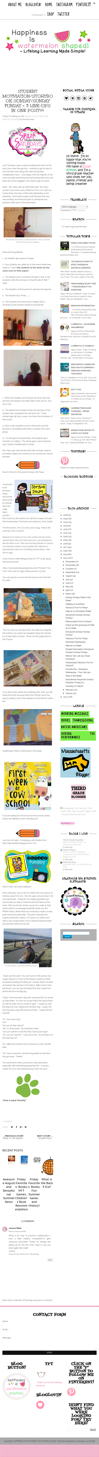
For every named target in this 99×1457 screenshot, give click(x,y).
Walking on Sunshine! (75, 604)
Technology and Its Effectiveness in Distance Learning (81, 264)
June (68, 583)
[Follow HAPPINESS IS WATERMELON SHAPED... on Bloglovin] (67, 824)
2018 (65, 544)
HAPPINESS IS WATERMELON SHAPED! (31, 1441)
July (68, 579)
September (71, 572)
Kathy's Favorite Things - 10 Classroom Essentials (74, 843)
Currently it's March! (82, 346)
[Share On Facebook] (16, 1127)
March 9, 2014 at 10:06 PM (17, 1231)
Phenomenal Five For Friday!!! (79, 621)
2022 (65, 529)
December (70, 561)
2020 (65, 536)
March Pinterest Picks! (83, 243)
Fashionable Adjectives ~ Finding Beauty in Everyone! (83, 286)
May (68, 587)
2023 (65, 526)
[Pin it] (26, 1127)
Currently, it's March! (74, 686)
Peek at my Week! (73, 645)
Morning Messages (74, 714)
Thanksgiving (83, 721)
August (69, 576)
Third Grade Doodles (73, 840)
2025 (65, 518)
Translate (80, 210)
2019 (65, 540)
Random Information (83, 305)
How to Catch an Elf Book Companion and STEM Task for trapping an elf (76, 854)
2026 (65, 515)
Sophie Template (57, 1441)
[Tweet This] (12, 1127)
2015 (65, 554)
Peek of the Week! (74, 676)
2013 (65, 697)
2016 (65, 551)
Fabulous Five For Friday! (77, 607)
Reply (50, 1260)
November (71, 565)
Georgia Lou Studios (86, 1441)
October (70, 569)
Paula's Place (69, 850)
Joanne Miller (15, 1228)
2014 (65, 558)
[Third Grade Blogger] (78, 799)
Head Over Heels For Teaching (24, 1254)
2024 (65, 522)
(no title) (76, 389)
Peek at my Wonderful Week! (78, 611)
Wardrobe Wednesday (76, 642)
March (69, 594)
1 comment (7, 1121)
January (69, 693)
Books (65, 721)
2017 (65, 547)
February (70, 690)
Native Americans (74, 727)
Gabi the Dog (69, 862)
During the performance (78, 735)
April (68, 590)
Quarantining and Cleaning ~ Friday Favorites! (81, 411)
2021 (65, 533)
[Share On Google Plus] (21, 1127)
